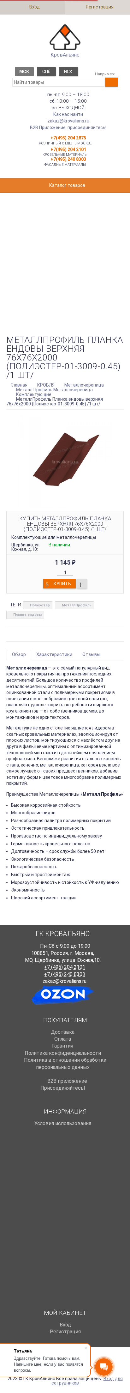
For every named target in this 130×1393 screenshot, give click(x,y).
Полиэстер (40, 605)
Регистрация (99, 6)
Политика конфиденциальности (63, 1053)
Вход (34, 6)
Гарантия (62, 1046)
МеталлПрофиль (77, 605)
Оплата (62, 1039)
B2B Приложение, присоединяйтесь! (68, 127)
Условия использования (62, 1123)
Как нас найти (68, 114)
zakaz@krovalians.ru (68, 120)
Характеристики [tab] (54, 654)
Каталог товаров (66, 185)
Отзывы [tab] (91, 654)
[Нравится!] (82, 583)
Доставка (62, 1032)
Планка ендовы (27, 615)
